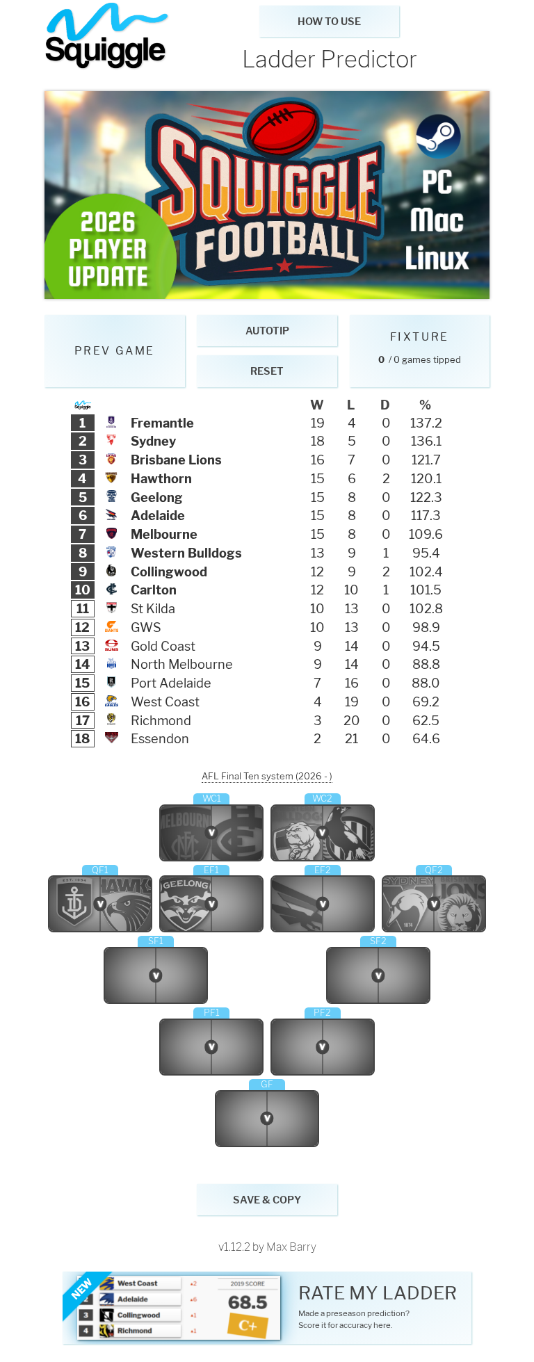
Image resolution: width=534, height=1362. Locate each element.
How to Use (329, 21)
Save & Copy (267, 1200)
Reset (267, 371)
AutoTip (267, 331)
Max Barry (291, 1247)
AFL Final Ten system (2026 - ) (267, 775)
